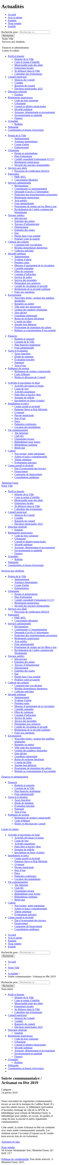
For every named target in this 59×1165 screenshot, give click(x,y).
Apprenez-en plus (10, 1141)
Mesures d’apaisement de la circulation (34, 265)
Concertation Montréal (26, 179)
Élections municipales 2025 (28, 88)
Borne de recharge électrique (29, 318)
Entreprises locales (24, 68)
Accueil (12, 14)
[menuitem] (12, 26)
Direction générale (17, 91)
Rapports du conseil (24, 85)
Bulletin (18, 124)
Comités (18, 82)
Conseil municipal (17, 76)
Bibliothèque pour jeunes (27, 441)
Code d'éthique (22, 374)
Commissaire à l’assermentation (30, 188)
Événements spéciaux (25, 462)
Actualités (13, 121)
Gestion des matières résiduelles (30, 309)
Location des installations (27, 427)
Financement (21, 471)
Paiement (19, 362)
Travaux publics (16, 215)
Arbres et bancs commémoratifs (30, 456)
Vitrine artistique (22, 459)
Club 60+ (19, 436)
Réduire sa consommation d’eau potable (35, 330)
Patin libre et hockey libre (27, 394)
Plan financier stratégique (27, 344)
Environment (14, 295)
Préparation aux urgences (27, 283)
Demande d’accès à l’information (31, 191)
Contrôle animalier (24, 268)
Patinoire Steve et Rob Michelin (30, 409)
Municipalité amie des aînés (28, 65)
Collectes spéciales (24, 250)
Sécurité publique (23, 109)
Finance (18, 118)
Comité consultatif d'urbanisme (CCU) (34, 159)
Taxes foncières (22, 353)
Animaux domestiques (26, 141)
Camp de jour (21, 388)
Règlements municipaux (20, 97)
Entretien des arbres (24, 221)
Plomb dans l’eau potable (27, 236)
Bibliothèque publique (25, 444)
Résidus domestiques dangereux (31, 247)
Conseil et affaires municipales (30, 106)
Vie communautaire (18, 430)
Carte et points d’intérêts (26, 62)
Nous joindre (14, 23)
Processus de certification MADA (31, 171)
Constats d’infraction (25, 274)
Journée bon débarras (25, 324)
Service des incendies (25, 280)
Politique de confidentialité (15, 1159)
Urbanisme (20, 103)
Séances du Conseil (24, 79)
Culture (12, 450)
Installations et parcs (18, 403)
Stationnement (21, 138)
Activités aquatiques (24, 391)
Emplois (12, 20)
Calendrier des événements (28, 73)
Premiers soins (21, 262)
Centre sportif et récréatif (27, 406)
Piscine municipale (24, 415)
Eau (16, 233)
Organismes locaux (24, 439)
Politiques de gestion (18, 368)
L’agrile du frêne (23, 321)
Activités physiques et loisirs (29, 385)
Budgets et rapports (24, 338)
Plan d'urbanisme (23, 156)
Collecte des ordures (18, 241)
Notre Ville (13, 967)
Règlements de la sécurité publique (32, 289)
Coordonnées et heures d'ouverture (26, 130)
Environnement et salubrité (28, 115)
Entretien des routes (24, 230)
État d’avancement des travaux (30, 468)
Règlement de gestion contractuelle (32, 371)
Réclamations (21, 185)
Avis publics (20, 200)
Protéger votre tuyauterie (27, 238)
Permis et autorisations (26, 153)
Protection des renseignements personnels (35, 194)
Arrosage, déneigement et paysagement (34, 112)
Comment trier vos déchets (28, 244)
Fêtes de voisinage (23, 271)
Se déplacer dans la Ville (27, 71)
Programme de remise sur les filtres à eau (35, 206)
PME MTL (20, 176)
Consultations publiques (26, 477)
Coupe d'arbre (21, 144)
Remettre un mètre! (24, 303)
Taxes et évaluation (18, 350)
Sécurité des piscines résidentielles (32, 165)
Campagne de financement (28, 474)
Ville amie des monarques (27, 306)
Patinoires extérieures (25, 424)
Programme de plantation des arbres (32, 327)
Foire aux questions (24, 292)
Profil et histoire (16, 56)
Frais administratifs (24, 203)
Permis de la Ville (17, 135)
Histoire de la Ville (24, 59)
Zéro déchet (20, 312)
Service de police (23, 277)
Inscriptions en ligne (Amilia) (29, 400)
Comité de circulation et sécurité (31, 286)
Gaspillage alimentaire (25, 315)
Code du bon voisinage (26, 100)
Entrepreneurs (21, 147)
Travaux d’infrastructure (26, 224)
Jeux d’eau (20, 418)
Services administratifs (19, 182)
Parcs (17, 421)
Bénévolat (19, 447)
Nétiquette (13, 127)
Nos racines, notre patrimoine (29, 453)
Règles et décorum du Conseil (29, 377)
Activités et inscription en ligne (24, 382)
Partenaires (13, 174)
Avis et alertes (15, 17)
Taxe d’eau (20, 365)
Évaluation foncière (24, 359)
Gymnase (19, 412)
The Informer (21, 433)
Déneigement (21, 227)
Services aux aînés (17, 168)
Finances (12, 336)
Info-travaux (20, 218)
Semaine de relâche (24, 397)
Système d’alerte (22, 259)
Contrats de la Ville (24, 341)
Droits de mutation (24, 356)
